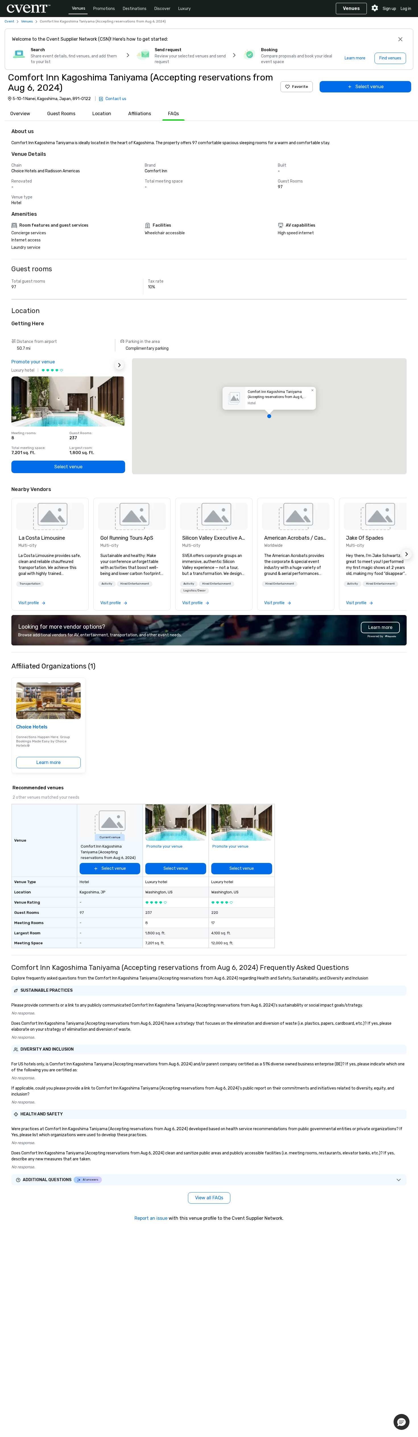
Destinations (134, 8)
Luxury (184, 8)
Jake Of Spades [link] (364, 538)
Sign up (389, 8)
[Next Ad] (119, 365)
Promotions (104, 8)
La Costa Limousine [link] (41, 538)
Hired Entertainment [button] (134, 583)
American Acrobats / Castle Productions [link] (295, 538)
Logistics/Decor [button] (194, 590)
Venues (78, 8)
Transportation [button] (30, 583)
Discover (162, 8)
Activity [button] (107, 583)
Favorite (300, 86)
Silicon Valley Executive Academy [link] (213, 538)
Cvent (9, 21)
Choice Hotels (31, 727)
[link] (50, 516)
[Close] (400, 39)
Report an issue (150, 1218)
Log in (406, 8)
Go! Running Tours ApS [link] (126, 538)
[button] (269, 416)
